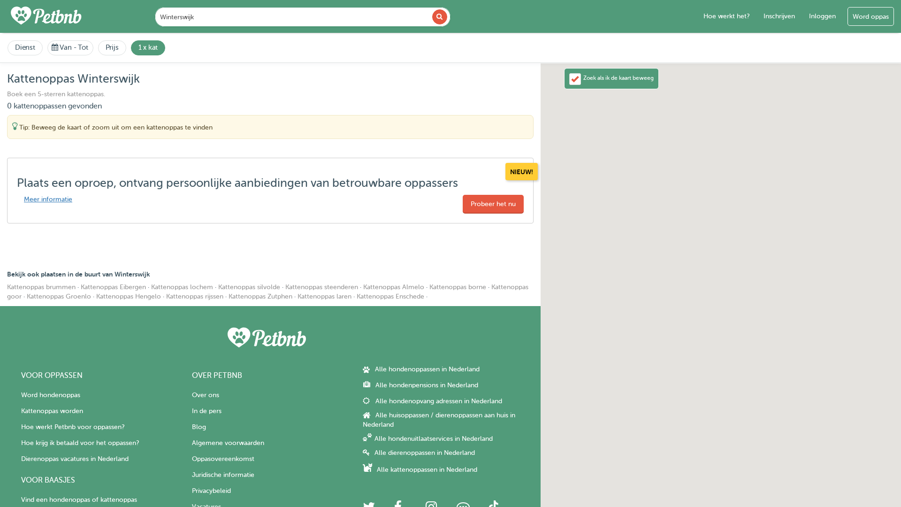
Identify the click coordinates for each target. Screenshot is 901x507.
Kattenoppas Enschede (390, 296)
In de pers (206, 411)
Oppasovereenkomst (223, 458)
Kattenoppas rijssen (194, 296)
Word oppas (871, 16)
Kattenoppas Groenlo (59, 296)
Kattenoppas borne (457, 287)
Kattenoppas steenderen (321, 287)
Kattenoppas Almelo (393, 287)
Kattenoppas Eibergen (113, 287)
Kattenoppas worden (52, 411)
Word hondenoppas (50, 395)
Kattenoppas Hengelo (128, 296)
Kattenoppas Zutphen (260, 296)
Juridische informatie (223, 474)
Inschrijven (779, 16)
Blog (199, 426)
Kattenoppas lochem (182, 287)
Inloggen (822, 16)
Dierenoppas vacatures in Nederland (75, 458)
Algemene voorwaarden (228, 442)
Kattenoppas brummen (41, 287)
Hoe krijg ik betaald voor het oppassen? (80, 442)
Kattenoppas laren (324, 296)
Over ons (205, 395)
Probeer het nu (493, 203)
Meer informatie (48, 199)
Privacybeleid (211, 490)
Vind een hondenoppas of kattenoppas (79, 499)
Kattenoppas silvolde (249, 287)
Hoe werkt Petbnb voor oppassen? (72, 426)
